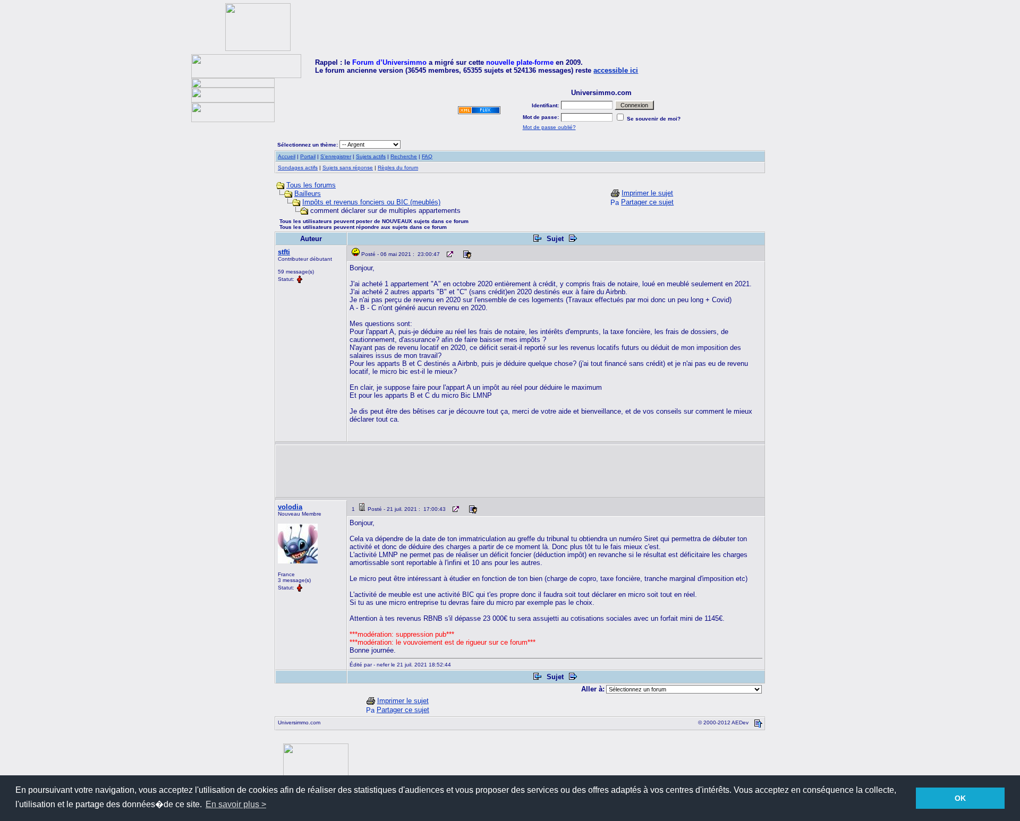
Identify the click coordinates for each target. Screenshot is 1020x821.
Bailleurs (307, 194)
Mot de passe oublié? (549, 127)
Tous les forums (311, 185)
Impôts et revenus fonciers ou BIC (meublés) (371, 202)
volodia (290, 507)
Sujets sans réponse (347, 167)
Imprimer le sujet (647, 193)
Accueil (286, 156)
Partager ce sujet (647, 202)
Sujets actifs (371, 156)
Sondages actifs (298, 167)
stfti (284, 252)
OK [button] (960, 798)
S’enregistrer (335, 156)
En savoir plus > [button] (236, 804)
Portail (308, 156)
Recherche (403, 156)
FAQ (427, 156)
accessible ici (615, 70)
